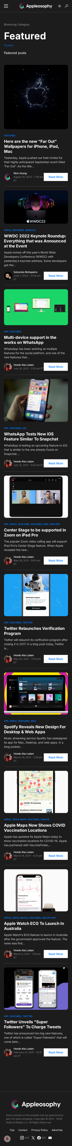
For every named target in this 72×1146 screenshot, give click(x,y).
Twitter (27, 622)
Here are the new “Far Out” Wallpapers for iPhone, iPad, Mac (31, 146)
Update (45, 819)
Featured (9, 135)
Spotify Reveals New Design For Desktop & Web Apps (35, 729)
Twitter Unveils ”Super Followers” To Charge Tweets (32, 1024)
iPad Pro (55, 524)
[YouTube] (50, 1138)
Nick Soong (20, 173)
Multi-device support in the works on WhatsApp (30, 340)
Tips (12, 1130)
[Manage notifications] (7, 1139)
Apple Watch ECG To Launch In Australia (34, 926)
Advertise (57, 1130)
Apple (7, 230)
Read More (56, 177)
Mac (33, 721)
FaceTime (23, 524)
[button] (6, 6)
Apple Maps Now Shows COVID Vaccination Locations (34, 828)
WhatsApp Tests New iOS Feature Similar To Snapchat (31, 436)
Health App (49, 917)
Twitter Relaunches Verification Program (34, 631)
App (6, 331)
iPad (45, 524)
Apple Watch (20, 917)
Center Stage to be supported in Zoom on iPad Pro (35, 532)
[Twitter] (33, 1138)
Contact (22, 1130)
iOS (24, 428)
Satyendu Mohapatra (25, 272)
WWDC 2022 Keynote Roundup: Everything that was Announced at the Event (35, 241)
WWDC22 (30, 230)
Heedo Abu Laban (24, 364)
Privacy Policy (39, 1130)
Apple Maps (19, 819)
